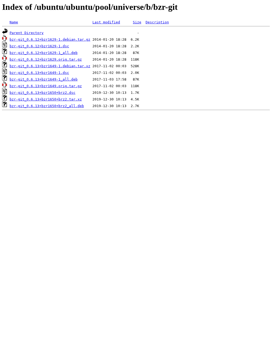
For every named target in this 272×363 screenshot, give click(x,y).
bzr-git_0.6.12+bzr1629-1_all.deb (44, 53)
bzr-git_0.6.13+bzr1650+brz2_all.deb (47, 106)
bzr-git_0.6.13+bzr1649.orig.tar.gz (46, 86)
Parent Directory (27, 33)
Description (157, 22)
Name (14, 22)
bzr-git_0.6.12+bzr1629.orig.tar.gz (46, 59)
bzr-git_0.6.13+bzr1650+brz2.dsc (42, 93)
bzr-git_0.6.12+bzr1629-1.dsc (39, 46)
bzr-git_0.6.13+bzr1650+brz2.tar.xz (46, 99)
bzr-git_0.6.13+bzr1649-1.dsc (39, 73)
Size (137, 22)
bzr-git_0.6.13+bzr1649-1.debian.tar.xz (50, 66)
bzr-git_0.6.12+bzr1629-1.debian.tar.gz (50, 39)
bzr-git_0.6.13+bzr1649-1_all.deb (44, 79)
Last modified (106, 22)
